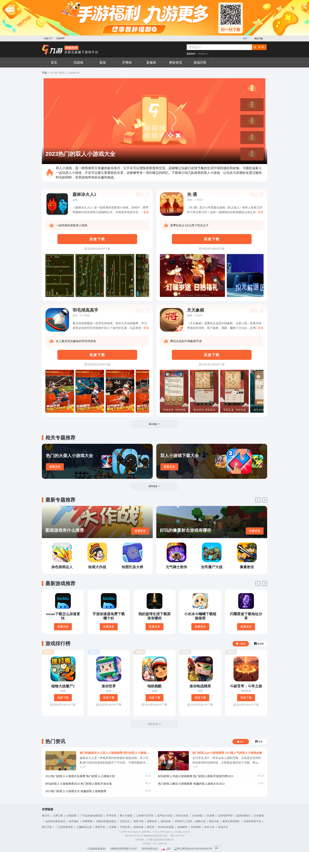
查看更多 (55, 466)
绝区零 (45, 815)
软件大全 (210, 827)
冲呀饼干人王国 (183, 821)
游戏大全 (223, 827)
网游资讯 (175, 62)
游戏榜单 (182, 827)
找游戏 (78, 62)
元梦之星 (58, 815)
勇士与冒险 (126, 815)
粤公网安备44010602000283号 (194, 848)
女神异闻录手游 (252, 821)
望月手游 (47, 827)
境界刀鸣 (138, 821)
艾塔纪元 (125, 821)
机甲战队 (74, 821)
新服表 (151, 62)
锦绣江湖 (200, 821)
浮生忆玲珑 (182, 815)
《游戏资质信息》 (150, 848)
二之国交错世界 (64, 827)
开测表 (127, 62)
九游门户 (48, 38)
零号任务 (111, 815)
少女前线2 (197, 815)
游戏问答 (199, 62)
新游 (102, 62)
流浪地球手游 (225, 815)
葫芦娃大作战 (164, 815)
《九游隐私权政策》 (96, 848)
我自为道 (214, 821)
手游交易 (125, 827)
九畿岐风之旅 (84, 827)
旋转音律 (166, 821)
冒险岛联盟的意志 (106, 821)
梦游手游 (100, 827)
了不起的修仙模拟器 (91, 815)
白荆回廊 (72, 815)
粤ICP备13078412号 (134, 835)
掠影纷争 (152, 821)
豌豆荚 (150, 827)
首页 (54, 62)
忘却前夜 (259, 815)
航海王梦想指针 (231, 821)
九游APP (60, 38)
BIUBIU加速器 (166, 827)
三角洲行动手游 (144, 815)
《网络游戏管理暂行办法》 (124, 848)
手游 (44, 72)
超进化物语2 (243, 815)
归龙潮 (210, 815)
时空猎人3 (203, 54)
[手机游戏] (70, 50)
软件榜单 (196, 827)
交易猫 (112, 827)
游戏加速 (138, 827)
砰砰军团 (88, 821)
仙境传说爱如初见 (55, 821)
